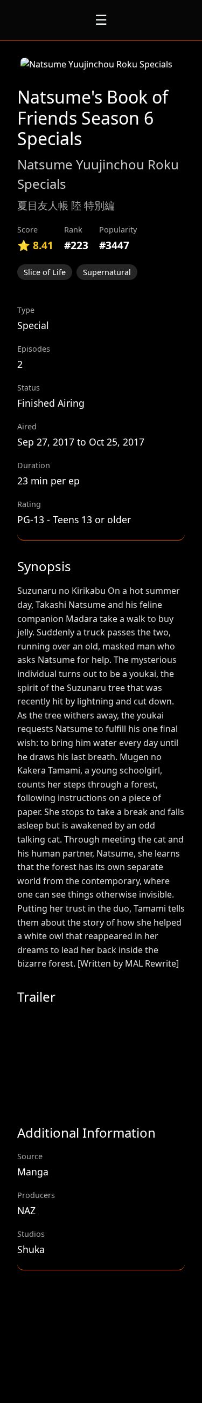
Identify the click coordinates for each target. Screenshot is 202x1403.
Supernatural (107, 272)
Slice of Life (45, 272)
